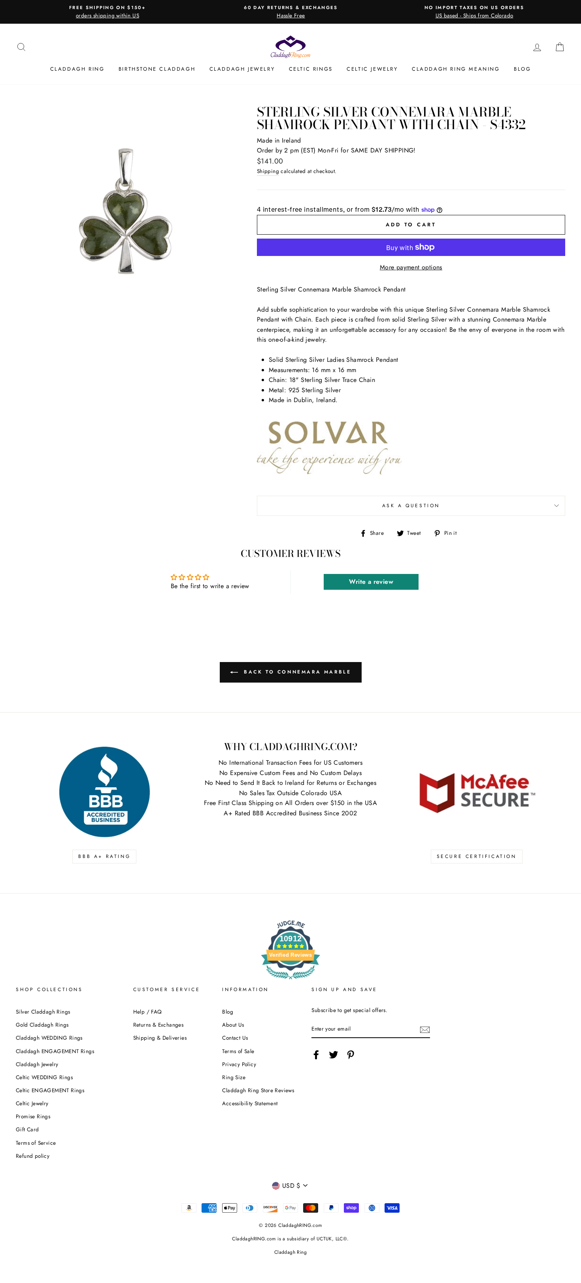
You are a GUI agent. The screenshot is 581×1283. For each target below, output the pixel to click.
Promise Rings (33, 1116)
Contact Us (235, 1038)
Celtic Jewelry (372, 69)
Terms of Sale (238, 1051)
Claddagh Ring (77, 69)
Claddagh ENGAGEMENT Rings (55, 1051)
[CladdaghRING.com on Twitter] (333, 1054)
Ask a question (411, 505)
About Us (233, 1025)
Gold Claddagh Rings (42, 1025)
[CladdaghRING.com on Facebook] (316, 1054)
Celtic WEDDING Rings (44, 1077)
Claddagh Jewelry (242, 69)
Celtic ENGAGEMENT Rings (50, 1090)
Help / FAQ (147, 1012)
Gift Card (27, 1129)
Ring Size (233, 1077)
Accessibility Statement (249, 1103)
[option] (107, 12)
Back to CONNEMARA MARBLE (296, 671)
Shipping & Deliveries (160, 1038)
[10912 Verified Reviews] (290, 980)
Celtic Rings (311, 69)
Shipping (268, 171)
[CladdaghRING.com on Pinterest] (350, 1054)
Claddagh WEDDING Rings (49, 1038)
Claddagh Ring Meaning (456, 69)
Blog (522, 69)
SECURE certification (477, 856)
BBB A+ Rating (104, 856)
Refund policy (32, 1156)
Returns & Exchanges (158, 1025)
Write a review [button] (371, 581)
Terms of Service (36, 1143)
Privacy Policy (239, 1064)
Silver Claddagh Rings (43, 1012)
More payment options (411, 267)
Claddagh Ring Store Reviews (258, 1090)
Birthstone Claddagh (157, 69)
